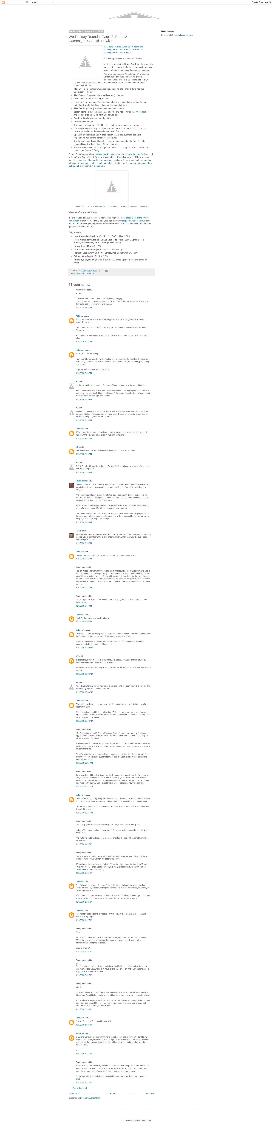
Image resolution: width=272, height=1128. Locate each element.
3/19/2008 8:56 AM (84, 454)
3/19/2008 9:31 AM (84, 559)
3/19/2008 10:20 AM (84, 648)
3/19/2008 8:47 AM (84, 438)
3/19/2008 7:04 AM (84, 308)
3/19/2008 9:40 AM (84, 621)
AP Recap (108, 47)
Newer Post (74, 1093)
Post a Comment (80, 1088)
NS (77, 447)
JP (77, 382)
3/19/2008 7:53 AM (84, 399)
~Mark (78, 531)
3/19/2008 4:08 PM (84, 1025)
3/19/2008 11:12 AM (84, 786)
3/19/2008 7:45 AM (84, 342)
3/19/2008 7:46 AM (84, 373)
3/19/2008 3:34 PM (84, 1009)
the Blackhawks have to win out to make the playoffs (119, 154)
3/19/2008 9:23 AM (84, 543)
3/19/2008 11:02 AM (84, 763)
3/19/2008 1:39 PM (84, 952)
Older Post (149, 1093)
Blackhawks (80, 273)
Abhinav (79, 316)
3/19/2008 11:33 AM (84, 813)
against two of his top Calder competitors (94, 160)
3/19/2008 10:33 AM (84, 674)
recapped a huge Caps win (133, 221)
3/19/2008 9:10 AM (84, 522)
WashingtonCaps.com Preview (117, 52)
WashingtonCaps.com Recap (117, 49)
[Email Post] (106, 270)
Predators (90, 273)
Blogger (147, 1120)
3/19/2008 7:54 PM (84, 1082)
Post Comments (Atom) (90, 1098)
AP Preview (137, 49)
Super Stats (137, 47)
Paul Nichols (81, 481)
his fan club (104, 206)
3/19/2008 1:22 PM (84, 902)
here (168, 35)
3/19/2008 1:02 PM (84, 844)
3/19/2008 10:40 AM (84, 692)
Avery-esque (141, 112)
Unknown (80, 350)
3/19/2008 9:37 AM (84, 606)
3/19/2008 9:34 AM (84, 588)
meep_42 (80, 1033)
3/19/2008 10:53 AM (84, 721)
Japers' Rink (187, 35)
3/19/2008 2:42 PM (84, 975)
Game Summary (122, 47)
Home (112, 1093)
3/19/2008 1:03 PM (84, 873)
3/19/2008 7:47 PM (84, 1054)
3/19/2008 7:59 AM (84, 420)
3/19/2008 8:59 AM (84, 472)
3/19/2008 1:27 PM (84, 920)
